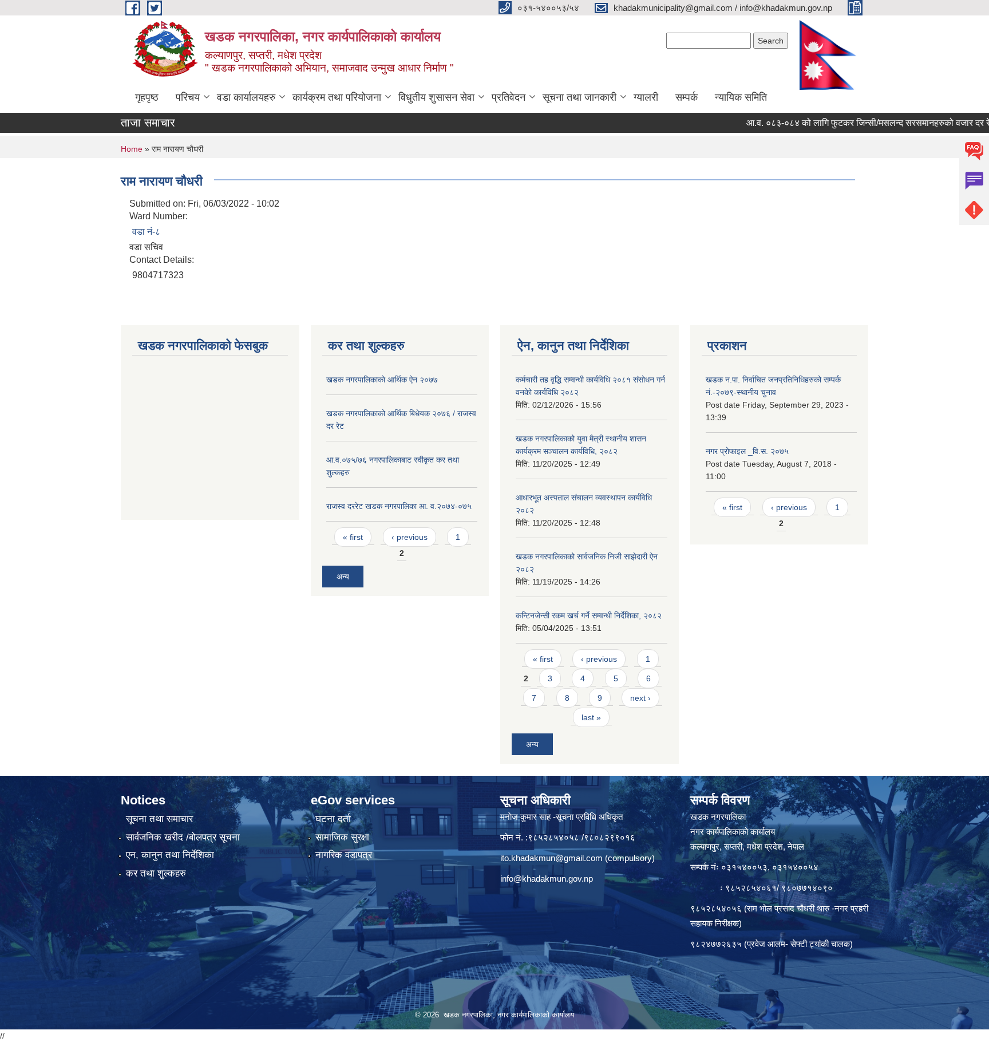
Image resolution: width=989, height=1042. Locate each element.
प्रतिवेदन (508, 97)
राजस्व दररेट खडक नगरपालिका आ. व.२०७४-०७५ (399, 506)
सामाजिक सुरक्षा (342, 837)
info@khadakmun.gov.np (546, 878)
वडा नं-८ (146, 231)
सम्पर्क (686, 97)
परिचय (188, 97)
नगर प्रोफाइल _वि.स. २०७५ (747, 451)
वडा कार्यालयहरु (246, 97)
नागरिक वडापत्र (343, 855)
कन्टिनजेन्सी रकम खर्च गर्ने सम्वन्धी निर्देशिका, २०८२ (589, 615)
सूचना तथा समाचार (159, 819)
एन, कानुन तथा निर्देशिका (170, 855)
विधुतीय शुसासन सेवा (436, 97)
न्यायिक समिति (741, 97)
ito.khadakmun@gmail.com (551, 858)
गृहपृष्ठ (147, 97)
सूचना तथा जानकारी (579, 97)
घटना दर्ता (333, 819)
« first (353, 537)
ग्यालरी (646, 97)
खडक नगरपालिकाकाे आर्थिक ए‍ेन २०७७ (382, 379)
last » (591, 717)
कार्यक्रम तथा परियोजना (336, 97)
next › (640, 697)
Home (132, 148)
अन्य (343, 576)
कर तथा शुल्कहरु (156, 873)
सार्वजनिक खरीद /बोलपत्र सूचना (183, 837)
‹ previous (409, 537)
